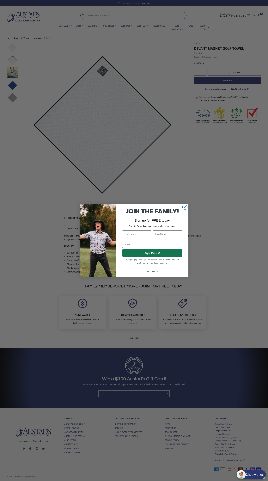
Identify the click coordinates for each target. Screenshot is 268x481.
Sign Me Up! (152, 253)
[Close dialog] (184, 207)
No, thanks (152, 271)
